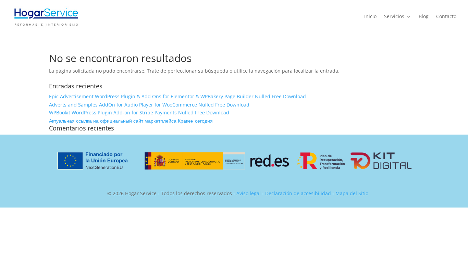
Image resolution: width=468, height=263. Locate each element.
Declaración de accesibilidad (298, 193)
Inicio (370, 17)
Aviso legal (248, 193)
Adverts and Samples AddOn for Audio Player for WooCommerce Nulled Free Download (149, 104)
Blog (424, 17)
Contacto (446, 17)
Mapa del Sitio (351, 193)
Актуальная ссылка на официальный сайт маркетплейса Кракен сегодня (131, 120)
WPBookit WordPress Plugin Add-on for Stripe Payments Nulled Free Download (139, 112)
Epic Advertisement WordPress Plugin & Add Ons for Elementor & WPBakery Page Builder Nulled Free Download (177, 96)
